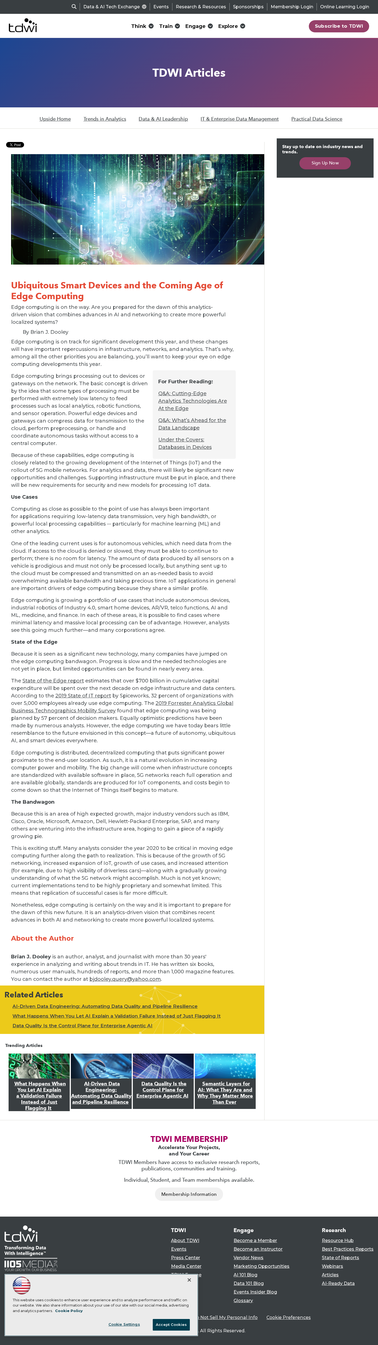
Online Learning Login (344, 6)
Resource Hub (338, 1240)
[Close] (189, 1280)
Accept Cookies (171, 1324)
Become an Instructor (258, 1249)
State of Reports (340, 1257)
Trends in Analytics (105, 119)
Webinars (332, 1266)
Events (161, 6)
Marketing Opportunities (261, 1266)
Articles (330, 1274)
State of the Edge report (53, 681)
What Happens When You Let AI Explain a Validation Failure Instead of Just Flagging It (116, 1016)
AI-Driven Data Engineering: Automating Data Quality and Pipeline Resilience (105, 1006)
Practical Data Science (316, 119)
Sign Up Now (325, 162)
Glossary (243, 1300)
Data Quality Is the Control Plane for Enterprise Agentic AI (82, 1025)
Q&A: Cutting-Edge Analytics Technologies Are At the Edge (192, 401)
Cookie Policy (69, 1310)
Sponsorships (248, 6)
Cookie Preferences (288, 1317)
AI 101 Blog (245, 1274)
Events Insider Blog (255, 1292)
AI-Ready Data (338, 1283)
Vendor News (248, 1257)
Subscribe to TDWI (339, 26)
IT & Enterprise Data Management (240, 119)
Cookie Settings (124, 1324)
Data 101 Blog (249, 1283)
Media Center (186, 1266)
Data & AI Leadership (163, 119)
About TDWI (185, 1240)
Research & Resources (201, 6)
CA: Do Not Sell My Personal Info (221, 1317)
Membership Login (292, 6)
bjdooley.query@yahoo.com (125, 979)
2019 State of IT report (83, 696)
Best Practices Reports (348, 1249)
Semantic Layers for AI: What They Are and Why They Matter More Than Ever (225, 1093)
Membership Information (189, 1194)
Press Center (185, 1257)
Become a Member (255, 1240)
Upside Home (55, 119)
